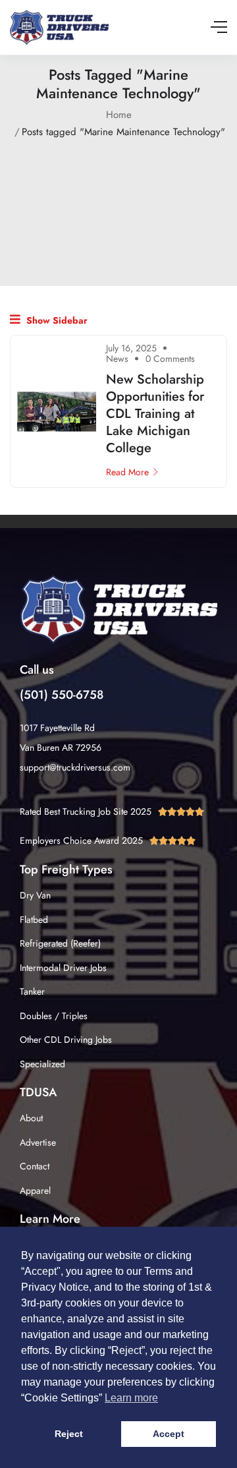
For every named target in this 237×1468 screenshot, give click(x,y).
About (31, 1118)
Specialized (42, 1064)
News (117, 358)
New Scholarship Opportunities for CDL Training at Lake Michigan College (155, 413)
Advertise (38, 1142)
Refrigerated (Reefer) (60, 943)
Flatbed (34, 919)
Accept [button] (168, 1433)
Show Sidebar (56, 320)
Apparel (35, 1190)
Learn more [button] (131, 1397)
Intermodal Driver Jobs (63, 967)
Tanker (32, 991)
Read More (127, 472)
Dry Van (35, 895)
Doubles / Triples (54, 1015)
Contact (34, 1166)
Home (119, 114)
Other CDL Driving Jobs (66, 1039)
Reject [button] (69, 1433)
